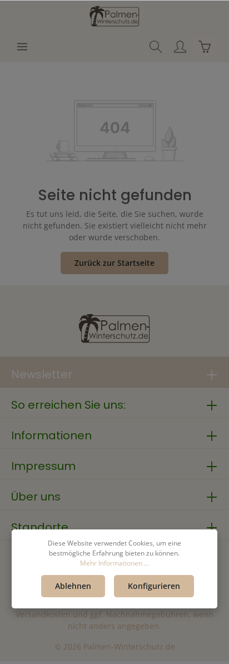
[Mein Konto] (180, 47)
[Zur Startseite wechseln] (114, 15)
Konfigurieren (154, 586)
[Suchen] (156, 47)
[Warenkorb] (204, 47)
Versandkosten (43, 614)
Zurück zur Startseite (114, 262)
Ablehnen (73, 586)
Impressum (43, 466)
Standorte (39, 527)
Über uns (36, 496)
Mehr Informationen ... (114, 563)
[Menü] (22, 47)
